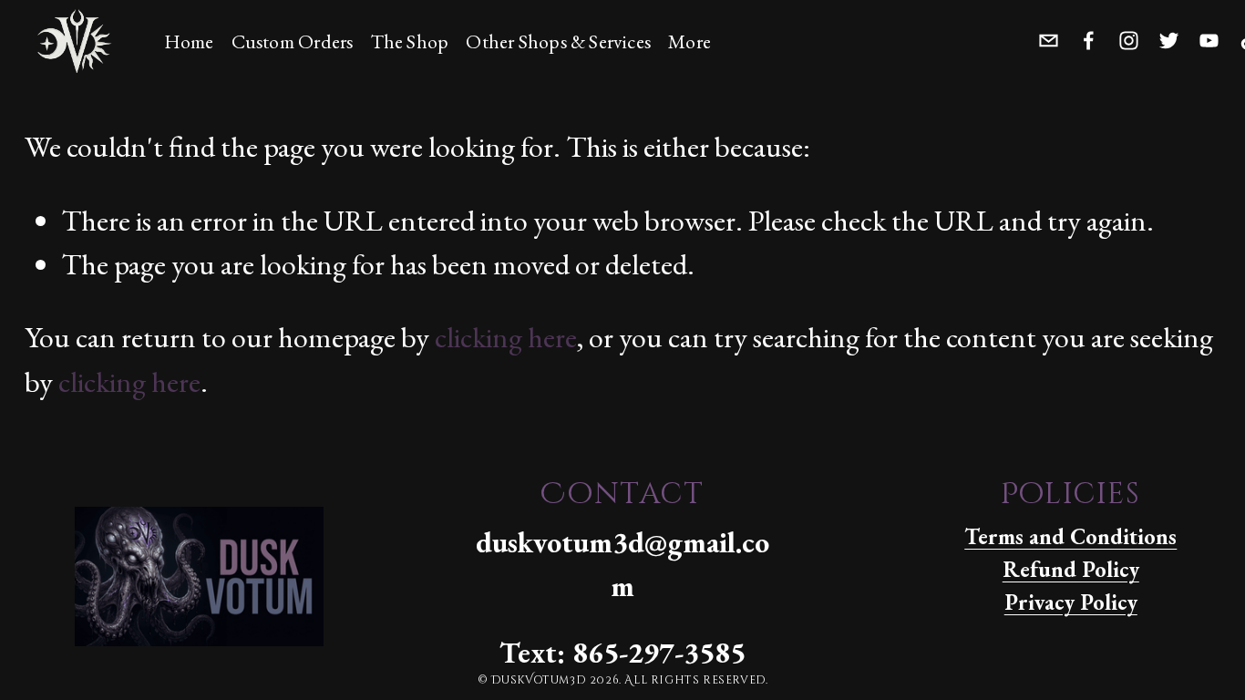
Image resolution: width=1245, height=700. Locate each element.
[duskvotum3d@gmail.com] (1048, 38)
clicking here (506, 337)
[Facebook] (1088, 38)
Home (189, 42)
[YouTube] (1209, 38)
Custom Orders (293, 42)
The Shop (410, 42)
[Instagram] (1128, 38)
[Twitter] (1169, 38)
